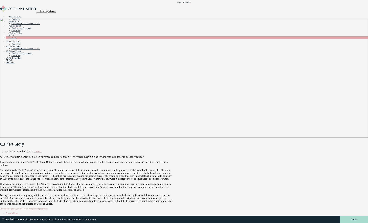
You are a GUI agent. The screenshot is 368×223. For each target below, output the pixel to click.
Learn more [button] (91, 219)
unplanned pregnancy (39, 209)
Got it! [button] (354, 219)
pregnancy (13, 209)
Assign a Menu (12, 213)
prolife (19, 209)
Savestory (26, 209)
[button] (46, 11)
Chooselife (4, 209)
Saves (39, 151)
